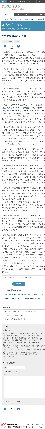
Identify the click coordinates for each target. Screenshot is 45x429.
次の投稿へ (19, 284)
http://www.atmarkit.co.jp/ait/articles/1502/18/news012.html (24, 111)
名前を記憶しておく (11, 371)
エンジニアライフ (14, 7)
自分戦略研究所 (9, 19)
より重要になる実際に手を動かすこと (17, 315)
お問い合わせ (26, 427)
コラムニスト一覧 (22, 14)
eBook (40, 1)
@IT (2, 19)
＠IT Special (21, 1)
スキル (17, 41)
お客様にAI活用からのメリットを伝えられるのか (20, 312)
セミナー (31, 1)
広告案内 (18, 427)
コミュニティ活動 (7, 41)
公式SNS (12, 427)
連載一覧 (11, 1)
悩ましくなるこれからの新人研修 (15, 319)
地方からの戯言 (29, 19)
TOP (3, 1)
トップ (7, 14)
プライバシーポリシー (37, 427)
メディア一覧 (5, 427)
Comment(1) (29, 277)
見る (11, 48)
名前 (5, 367)
